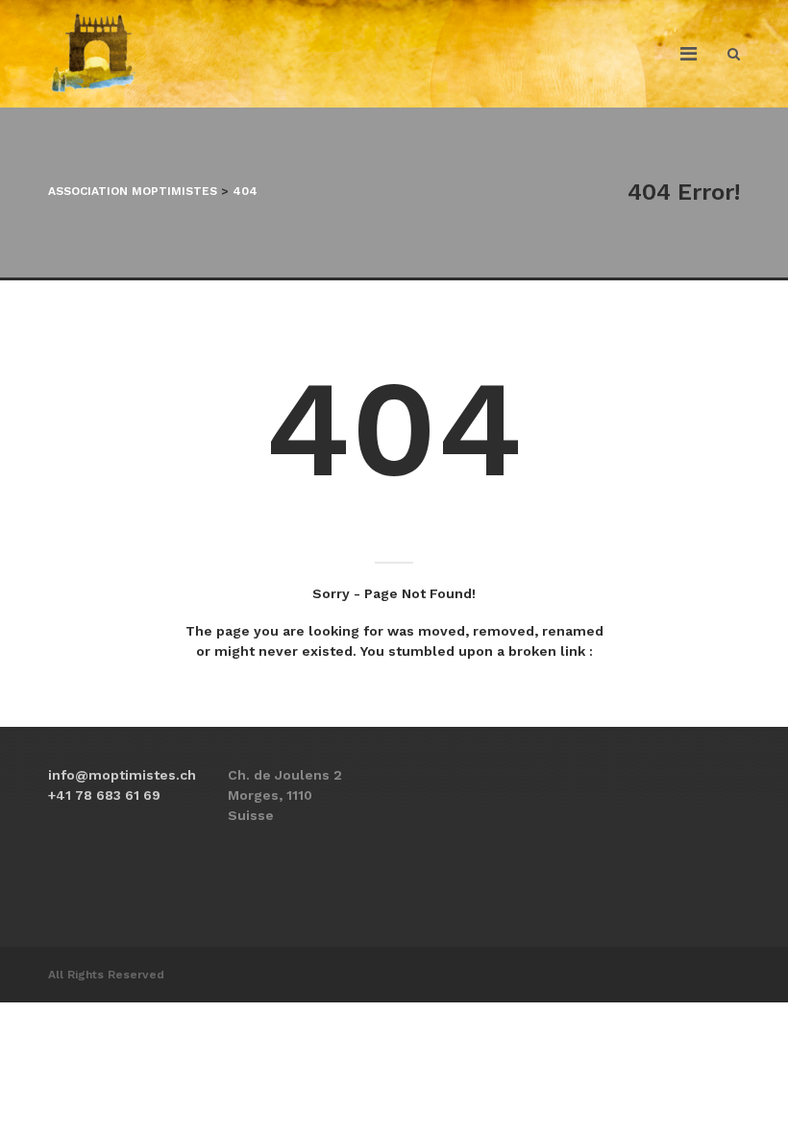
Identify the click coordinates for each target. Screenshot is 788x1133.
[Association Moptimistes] (93, 54)
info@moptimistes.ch (122, 775)
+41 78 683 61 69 (104, 795)
